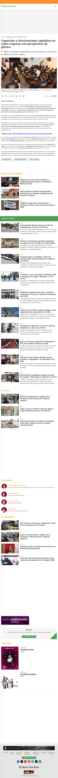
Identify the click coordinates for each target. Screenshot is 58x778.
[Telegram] (13, 96)
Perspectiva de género (20, 159)
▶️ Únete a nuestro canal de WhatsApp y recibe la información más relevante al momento (26, 133)
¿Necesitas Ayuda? (29, 757)
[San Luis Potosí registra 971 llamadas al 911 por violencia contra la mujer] (10, 346)
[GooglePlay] (40, 761)
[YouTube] (25, 761)
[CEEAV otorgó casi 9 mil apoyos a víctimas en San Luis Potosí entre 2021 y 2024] (10, 205)
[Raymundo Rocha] (4, 494)
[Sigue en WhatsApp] (53, 96)
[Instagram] (29, 761)
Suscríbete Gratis (29, 636)
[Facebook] (2, 96)
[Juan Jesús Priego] (4, 502)
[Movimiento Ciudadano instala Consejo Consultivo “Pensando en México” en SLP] (10, 379)
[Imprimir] (23, 96)
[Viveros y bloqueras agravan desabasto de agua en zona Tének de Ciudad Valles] (10, 245)
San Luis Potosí (34, 159)
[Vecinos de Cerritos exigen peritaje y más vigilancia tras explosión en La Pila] (10, 314)
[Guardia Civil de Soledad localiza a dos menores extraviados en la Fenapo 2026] (10, 560)
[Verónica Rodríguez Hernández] (4, 486)
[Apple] (36, 761)
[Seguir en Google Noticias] (55, 96)
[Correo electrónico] (16, 96)
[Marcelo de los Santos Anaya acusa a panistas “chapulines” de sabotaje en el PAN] (10, 362)
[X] (6, 96)
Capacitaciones (6, 159)
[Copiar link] (20, 96)
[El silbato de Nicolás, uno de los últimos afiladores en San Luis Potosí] (10, 330)
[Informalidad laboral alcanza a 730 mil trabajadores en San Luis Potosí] (10, 229)
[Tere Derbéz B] (4, 510)
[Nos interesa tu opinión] (29, 748)
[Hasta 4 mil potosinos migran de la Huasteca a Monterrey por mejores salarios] (10, 537)
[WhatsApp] (9, 96)
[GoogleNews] (32, 761)
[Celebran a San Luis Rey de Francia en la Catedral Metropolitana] (10, 549)
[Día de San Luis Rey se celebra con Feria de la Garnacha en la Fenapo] (10, 525)
